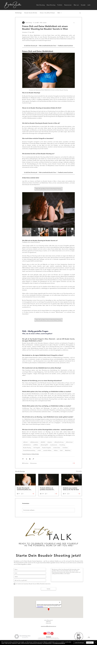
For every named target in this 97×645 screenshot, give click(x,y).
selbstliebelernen (27, 444)
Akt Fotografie (36, 447)
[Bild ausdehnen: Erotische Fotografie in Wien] (48, 210)
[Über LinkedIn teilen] (30, 459)
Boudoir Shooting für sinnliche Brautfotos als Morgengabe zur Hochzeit (24, 488)
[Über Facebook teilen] (23, 459)
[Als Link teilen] (33, 459)
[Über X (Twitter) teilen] (26, 459)
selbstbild (43, 442)
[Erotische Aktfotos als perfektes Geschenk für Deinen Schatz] (48, 479)
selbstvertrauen (69, 442)
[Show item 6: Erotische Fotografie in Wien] (71, 232)
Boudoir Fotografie (46, 447)
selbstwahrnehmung (58, 442)
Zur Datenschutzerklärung (59, 643)
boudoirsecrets (53, 444)
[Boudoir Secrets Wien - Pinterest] (51, 633)
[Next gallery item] (73, 210)
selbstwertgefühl (44, 444)
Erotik (61, 450)
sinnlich (39, 450)
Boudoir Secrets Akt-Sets (30, 12)
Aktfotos (56, 450)
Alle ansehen (79, 471)
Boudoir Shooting (27, 447)
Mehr (59, 12)
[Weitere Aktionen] (74, 22)
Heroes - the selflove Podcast (47, 12)
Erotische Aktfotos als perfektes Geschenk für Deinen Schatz (47, 488)
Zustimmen (89, 642)
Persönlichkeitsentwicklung (29, 450)
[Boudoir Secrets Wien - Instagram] (48, 633)
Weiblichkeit (67, 450)
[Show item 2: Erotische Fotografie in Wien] (35, 232)
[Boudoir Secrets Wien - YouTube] (45, 633)
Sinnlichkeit (65, 447)
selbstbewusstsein (34, 442)
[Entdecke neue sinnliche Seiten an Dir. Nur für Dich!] (71, 479)
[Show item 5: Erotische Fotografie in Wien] (62, 232)
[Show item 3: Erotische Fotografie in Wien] (44, 232)
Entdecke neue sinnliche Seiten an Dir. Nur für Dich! (71, 488)
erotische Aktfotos (47, 450)
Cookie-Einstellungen (79, 642)
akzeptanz (49, 442)
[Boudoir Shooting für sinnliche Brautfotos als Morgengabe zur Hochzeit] (25, 479)
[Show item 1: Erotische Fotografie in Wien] (26, 232)
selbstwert (25, 442)
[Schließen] (95, 642)
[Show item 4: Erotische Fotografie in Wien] (53, 232)
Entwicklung (62, 444)
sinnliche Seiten (56, 447)
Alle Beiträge (18, 12)
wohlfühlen (35, 444)
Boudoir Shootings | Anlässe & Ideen (31, 454)
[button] (88, 5)
